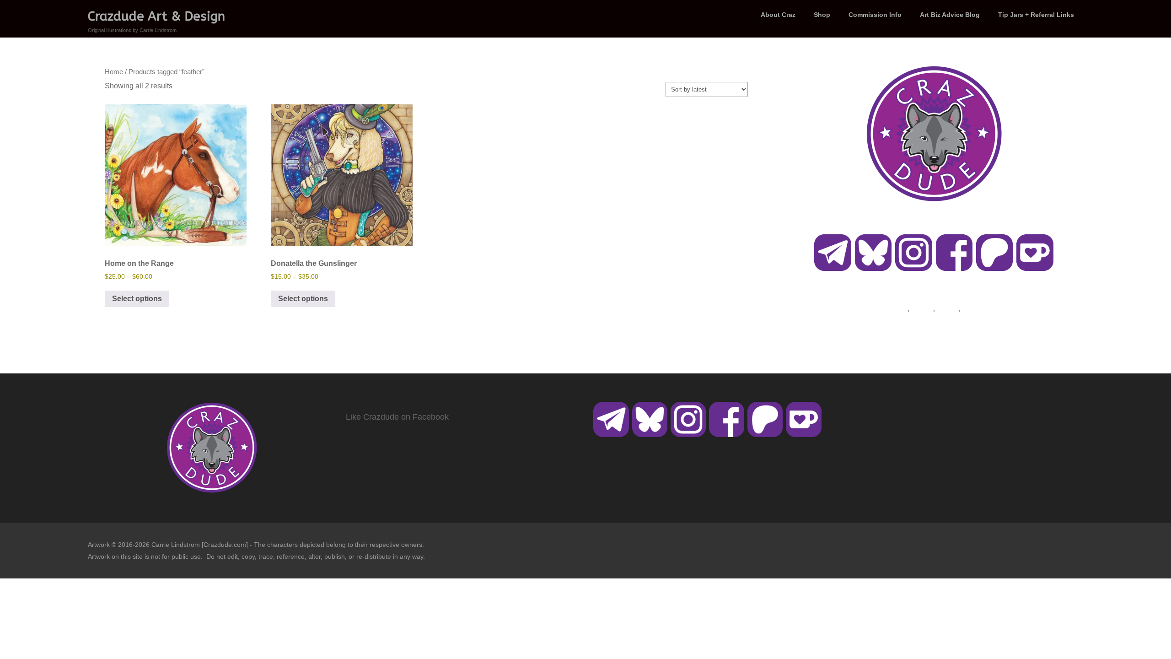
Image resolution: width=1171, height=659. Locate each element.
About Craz (778, 14)
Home (114, 72)
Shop (822, 14)
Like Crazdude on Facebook (397, 416)
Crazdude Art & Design (156, 16)
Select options (137, 298)
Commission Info (875, 14)
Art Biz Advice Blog (950, 14)
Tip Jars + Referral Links (1036, 14)
